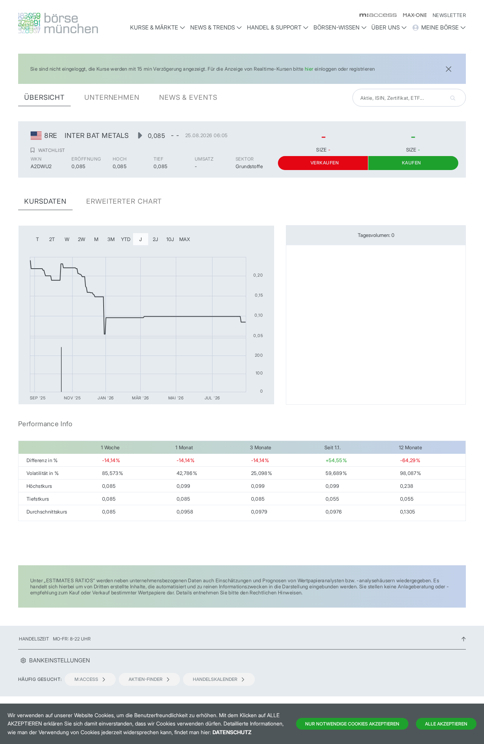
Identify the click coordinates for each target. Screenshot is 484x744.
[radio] (37, 239)
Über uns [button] (385, 27)
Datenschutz (232, 732)
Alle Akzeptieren (446, 724)
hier (309, 69)
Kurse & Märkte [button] (154, 27)
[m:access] (375, 15)
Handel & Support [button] (274, 27)
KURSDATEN (45, 201)
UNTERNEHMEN (112, 97)
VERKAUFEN (324, 163)
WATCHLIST (51, 150)
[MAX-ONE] (412, 15)
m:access (86, 679)
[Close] (448, 68)
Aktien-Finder (146, 679)
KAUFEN (411, 163)
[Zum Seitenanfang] (463, 639)
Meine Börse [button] (440, 27)
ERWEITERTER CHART (124, 201)
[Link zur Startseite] (70, 23)
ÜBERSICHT (44, 97)
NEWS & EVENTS (188, 97)
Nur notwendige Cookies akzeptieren (352, 724)
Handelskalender (215, 679)
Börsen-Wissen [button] (336, 27)
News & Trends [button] (212, 27)
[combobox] (409, 98)
